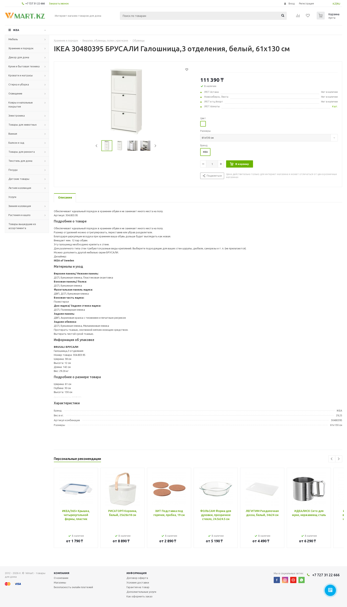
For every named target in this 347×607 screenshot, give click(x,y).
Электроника (16, 115)
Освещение (15, 93)
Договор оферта (137, 577)
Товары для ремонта (21, 151)
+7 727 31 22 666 (35, 3)
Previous (97, 146)
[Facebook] (277, 580)
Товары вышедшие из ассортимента (22, 226)
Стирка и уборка (18, 84)
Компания (61, 573)
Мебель (13, 39)
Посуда (12, 169)
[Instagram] (285, 580)
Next (155, 146)
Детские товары (18, 178)
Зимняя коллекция (19, 206)
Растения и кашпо (19, 215)
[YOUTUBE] (293, 580)
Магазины (60, 582)
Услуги (12, 197)
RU (338, 3)
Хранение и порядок (21, 48)
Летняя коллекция (19, 187)
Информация (137, 573)
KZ (334, 3)
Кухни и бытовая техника (24, 66)
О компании (61, 577)
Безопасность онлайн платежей (73, 587)
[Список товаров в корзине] (328, 18)
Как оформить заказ (139, 596)
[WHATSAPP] (301, 580)
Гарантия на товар (138, 587)
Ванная (12, 133)
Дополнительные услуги (141, 591)
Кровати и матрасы (20, 75)
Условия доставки (138, 582)
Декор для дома (18, 57)
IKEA (16, 30)
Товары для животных (22, 124)
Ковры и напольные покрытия (20, 104)
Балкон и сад (16, 142)
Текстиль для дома (20, 160)
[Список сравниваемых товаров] (298, 17)
